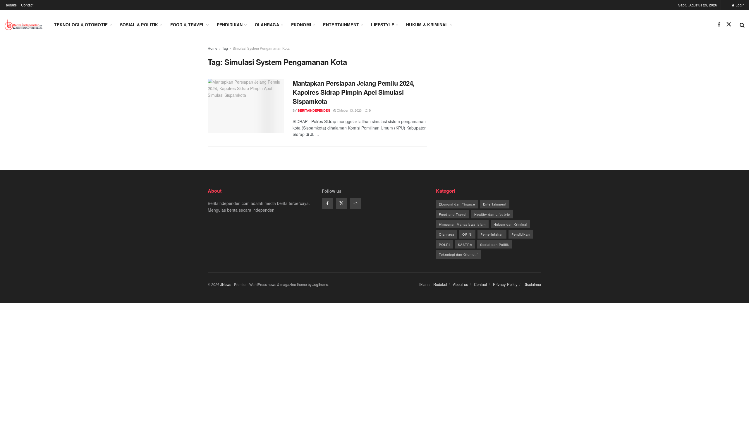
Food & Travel (187, 24)
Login (740, 4)
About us (460, 284)
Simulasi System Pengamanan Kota (261, 48)
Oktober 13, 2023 (349, 110)
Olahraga (267, 24)
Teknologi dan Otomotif (458, 254)
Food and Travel (452, 214)
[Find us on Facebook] (718, 24)
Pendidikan (230, 24)
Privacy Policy (505, 284)
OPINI (467, 234)
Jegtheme (320, 284)
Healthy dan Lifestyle (492, 214)
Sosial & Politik (139, 24)
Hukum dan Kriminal (510, 224)
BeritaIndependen (314, 110)
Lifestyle (382, 24)
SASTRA (465, 244)
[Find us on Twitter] (728, 24)
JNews (225, 284)
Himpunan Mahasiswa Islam (462, 224)
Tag (225, 48)
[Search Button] (742, 24)
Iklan (423, 284)
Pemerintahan (492, 234)
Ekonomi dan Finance (457, 204)
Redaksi (11, 4)
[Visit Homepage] (24, 24)
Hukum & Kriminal (427, 24)
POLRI (444, 244)
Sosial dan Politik (494, 244)
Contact (27, 4)
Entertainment (341, 24)
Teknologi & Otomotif (81, 24)
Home (212, 48)
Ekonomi (301, 24)
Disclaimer (532, 284)
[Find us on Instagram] (355, 203)
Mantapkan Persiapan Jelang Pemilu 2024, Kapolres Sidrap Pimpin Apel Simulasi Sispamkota (354, 92)
